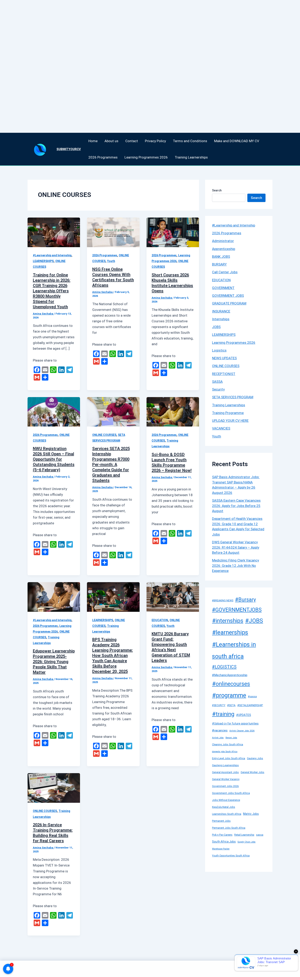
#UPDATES (243, 715)
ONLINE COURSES (104, 435)
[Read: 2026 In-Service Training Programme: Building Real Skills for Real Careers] (54, 788)
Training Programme (228, 413)
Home (93, 141)
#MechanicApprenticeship (229, 675)
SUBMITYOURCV (69, 149)
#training (223, 714)
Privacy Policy (155, 141)
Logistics (219, 350)
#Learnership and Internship (52, 255)
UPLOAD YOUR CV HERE (230, 421)
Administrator (223, 241)
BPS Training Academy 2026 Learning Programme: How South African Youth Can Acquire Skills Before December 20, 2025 (112, 655)
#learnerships (230, 632)
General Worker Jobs (252, 772)
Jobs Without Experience (226, 800)
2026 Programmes (103, 157)
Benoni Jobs (231, 737)
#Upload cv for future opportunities (235, 723)
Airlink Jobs (218, 737)
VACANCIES (221, 428)
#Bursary (245, 599)
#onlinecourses (231, 684)
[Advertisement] (122, 61)
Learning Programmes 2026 (146, 157)
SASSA (217, 382)
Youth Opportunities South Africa (231, 855)
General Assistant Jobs (225, 772)
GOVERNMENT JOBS (228, 296)
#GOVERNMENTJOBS (237, 610)
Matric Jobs (251, 813)
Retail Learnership (244, 834)
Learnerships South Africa (226, 814)
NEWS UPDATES (224, 358)
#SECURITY (218, 705)
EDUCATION (160, 620)
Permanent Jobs (221, 821)
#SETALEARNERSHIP (250, 705)
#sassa (252, 696)
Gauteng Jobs (255, 758)
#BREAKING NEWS (222, 600)
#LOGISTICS (224, 666)
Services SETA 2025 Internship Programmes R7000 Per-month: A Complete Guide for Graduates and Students (111, 464)
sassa (259, 834)
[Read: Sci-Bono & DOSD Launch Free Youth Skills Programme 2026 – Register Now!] (173, 411)
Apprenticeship (223, 249)
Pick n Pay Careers (222, 834)
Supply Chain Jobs (247, 842)
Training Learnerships (191, 157)
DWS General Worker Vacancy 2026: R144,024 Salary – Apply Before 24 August (235, 547)
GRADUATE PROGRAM (229, 303)
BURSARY (219, 264)
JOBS (216, 327)
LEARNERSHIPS (43, 261)
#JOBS (254, 620)
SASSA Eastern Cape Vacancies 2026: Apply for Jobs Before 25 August (236, 505)
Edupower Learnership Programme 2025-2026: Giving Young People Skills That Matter (54, 662)
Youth (111, 261)
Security (218, 389)
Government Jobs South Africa (231, 793)
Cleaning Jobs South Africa (227, 744)
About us (111, 141)
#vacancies (220, 730)
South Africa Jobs (224, 841)
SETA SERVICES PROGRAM (232, 397)
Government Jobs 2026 (225, 786)
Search (217, 190)
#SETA (231, 705)
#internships (227, 620)
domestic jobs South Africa (224, 751)
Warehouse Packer (221, 848)
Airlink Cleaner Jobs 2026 (241, 730)
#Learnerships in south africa (234, 650)
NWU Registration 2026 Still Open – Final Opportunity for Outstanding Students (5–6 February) (53, 459)
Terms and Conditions (190, 141)
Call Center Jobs (225, 272)
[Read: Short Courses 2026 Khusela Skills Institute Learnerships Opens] (173, 232)
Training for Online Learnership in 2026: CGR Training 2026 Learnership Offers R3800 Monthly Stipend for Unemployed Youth (51, 290)
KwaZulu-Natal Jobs (223, 807)
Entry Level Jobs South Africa (228, 758)
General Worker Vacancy (225, 779)
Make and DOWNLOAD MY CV (236, 141)
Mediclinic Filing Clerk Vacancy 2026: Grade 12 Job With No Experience (235, 565)
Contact (131, 141)
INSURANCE (221, 311)
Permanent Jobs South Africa (228, 827)
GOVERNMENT (223, 288)
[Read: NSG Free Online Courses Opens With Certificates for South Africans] (113, 232)
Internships (220, 319)
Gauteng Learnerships (225, 765)
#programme (229, 695)
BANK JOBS (221, 257)
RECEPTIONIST (223, 374)
